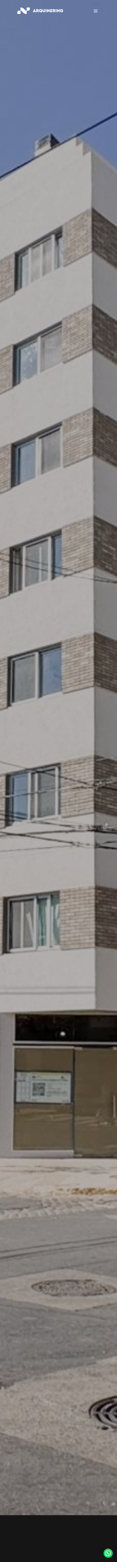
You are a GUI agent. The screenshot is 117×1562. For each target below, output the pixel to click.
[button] (108, 1553)
